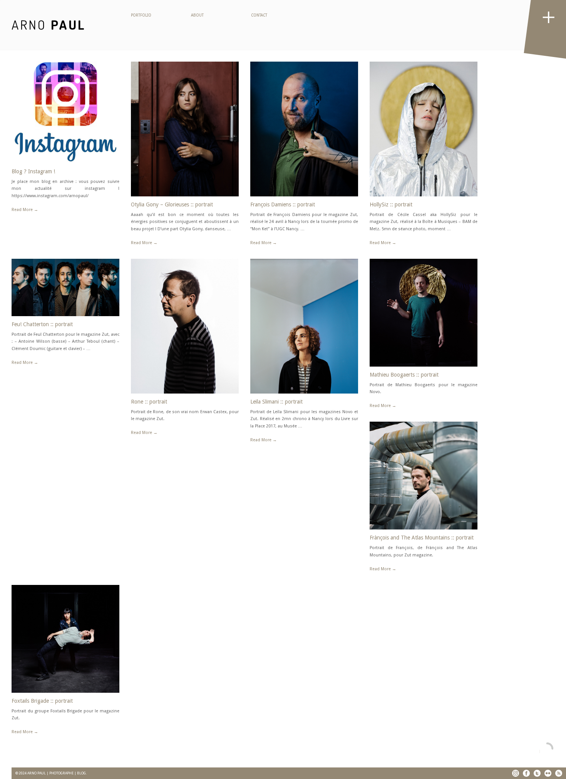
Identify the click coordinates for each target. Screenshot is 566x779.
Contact (259, 15)
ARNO (49, 24)
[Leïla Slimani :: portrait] (304, 326)
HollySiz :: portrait (391, 204)
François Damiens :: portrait (282, 204)
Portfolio (141, 15)
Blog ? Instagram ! (33, 171)
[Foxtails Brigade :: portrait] (65, 639)
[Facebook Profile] (526, 773)
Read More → (25, 209)
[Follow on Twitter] (537, 773)
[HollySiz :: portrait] (423, 129)
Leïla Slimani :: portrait (276, 402)
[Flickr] (547, 773)
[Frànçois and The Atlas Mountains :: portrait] (423, 475)
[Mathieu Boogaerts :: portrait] (423, 313)
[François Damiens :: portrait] (304, 129)
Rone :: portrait (149, 402)
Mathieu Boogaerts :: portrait (404, 375)
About (197, 15)
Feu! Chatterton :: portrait (42, 324)
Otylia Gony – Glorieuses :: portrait (172, 204)
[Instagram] (515, 773)
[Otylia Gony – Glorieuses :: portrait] (185, 129)
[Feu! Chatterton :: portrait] (65, 287)
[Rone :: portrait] (185, 326)
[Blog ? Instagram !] (65, 112)
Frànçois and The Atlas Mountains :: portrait (422, 537)
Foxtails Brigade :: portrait (42, 701)
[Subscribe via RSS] (558, 773)
